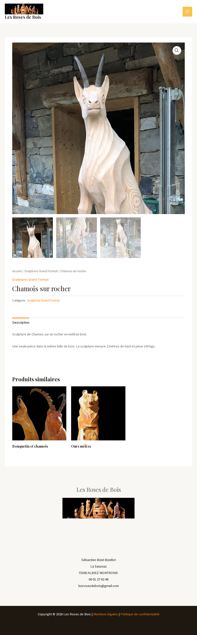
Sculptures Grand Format (41, 271)
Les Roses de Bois (23, 17)
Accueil (17, 271)
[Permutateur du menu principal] (187, 11)
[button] (176, 50)
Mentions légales (105, 614)
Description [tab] (20, 322)
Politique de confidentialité (140, 614)
